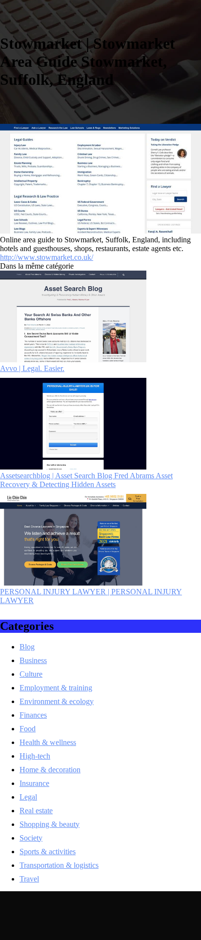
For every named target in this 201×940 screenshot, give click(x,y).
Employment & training (56, 688)
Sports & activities (48, 851)
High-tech (35, 756)
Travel (29, 879)
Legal (28, 797)
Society (31, 838)
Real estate (36, 810)
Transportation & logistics (59, 865)
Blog (27, 647)
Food (28, 729)
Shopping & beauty (50, 824)
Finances (33, 715)
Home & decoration (50, 769)
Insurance (34, 783)
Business (33, 660)
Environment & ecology (57, 701)
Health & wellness (48, 742)
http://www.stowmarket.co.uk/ (46, 257)
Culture (31, 674)
